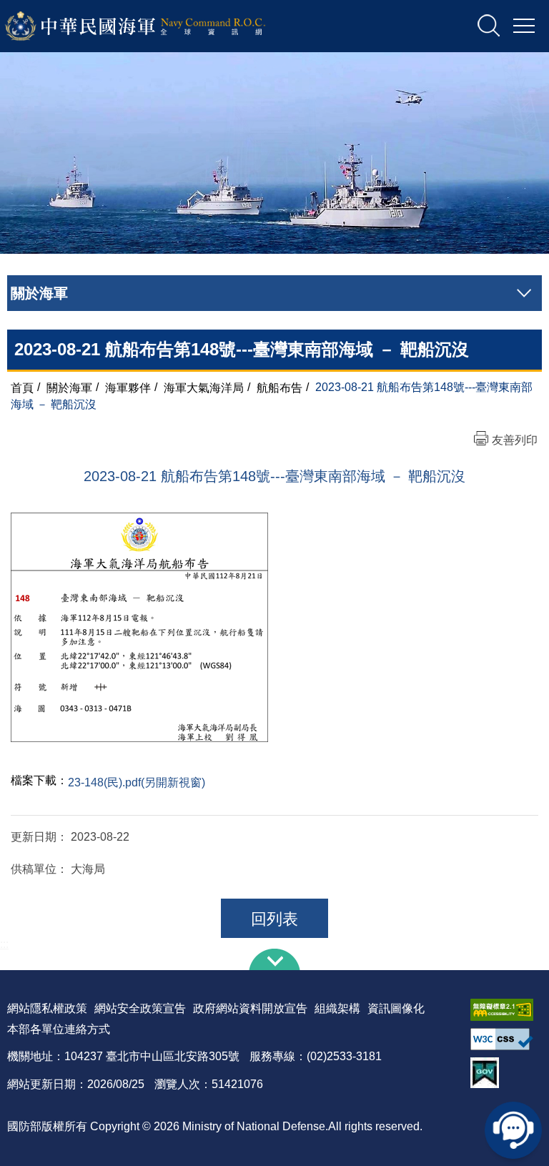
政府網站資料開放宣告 (250, 1008)
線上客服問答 (513, 1130)
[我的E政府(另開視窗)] (506, 1072)
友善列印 (515, 440)
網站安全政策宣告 (140, 1008)
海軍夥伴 (128, 387)
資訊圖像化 (396, 1008)
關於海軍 (69, 387)
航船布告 (279, 387)
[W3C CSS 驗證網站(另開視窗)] (506, 1039)
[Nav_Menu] (524, 26)
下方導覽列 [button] (274, 959)
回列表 (274, 919)
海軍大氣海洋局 (204, 387)
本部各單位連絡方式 (58, 1029)
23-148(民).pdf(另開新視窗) (136, 782)
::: (4, 944)
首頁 (22, 387)
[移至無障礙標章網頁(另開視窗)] (506, 1010)
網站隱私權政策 (47, 1008)
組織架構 (337, 1008)
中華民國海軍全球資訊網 (154, 26)
